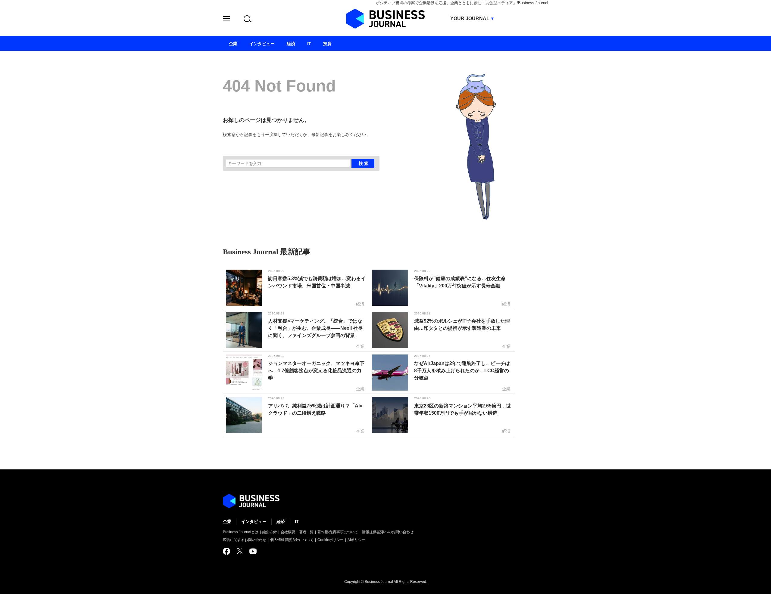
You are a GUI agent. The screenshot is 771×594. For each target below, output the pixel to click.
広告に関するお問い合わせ (244, 540)
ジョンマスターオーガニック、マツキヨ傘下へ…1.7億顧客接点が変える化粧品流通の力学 (316, 370)
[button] (226, 19)
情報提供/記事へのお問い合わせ (388, 532)
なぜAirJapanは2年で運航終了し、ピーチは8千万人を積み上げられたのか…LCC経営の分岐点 (462, 370)
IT (297, 521)
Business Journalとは (240, 532)
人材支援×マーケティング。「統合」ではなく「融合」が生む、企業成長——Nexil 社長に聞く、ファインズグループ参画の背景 (315, 328)
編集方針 (269, 532)
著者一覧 (306, 532)
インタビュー (254, 521)
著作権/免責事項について (337, 532)
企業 (227, 521)
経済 (280, 521)
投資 (327, 43)
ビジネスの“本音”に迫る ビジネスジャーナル (251, 501)
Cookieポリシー (330, 540)
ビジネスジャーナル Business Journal (385, 19)
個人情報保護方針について (292, 540)
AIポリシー (356, 540)
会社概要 (288, 532)
